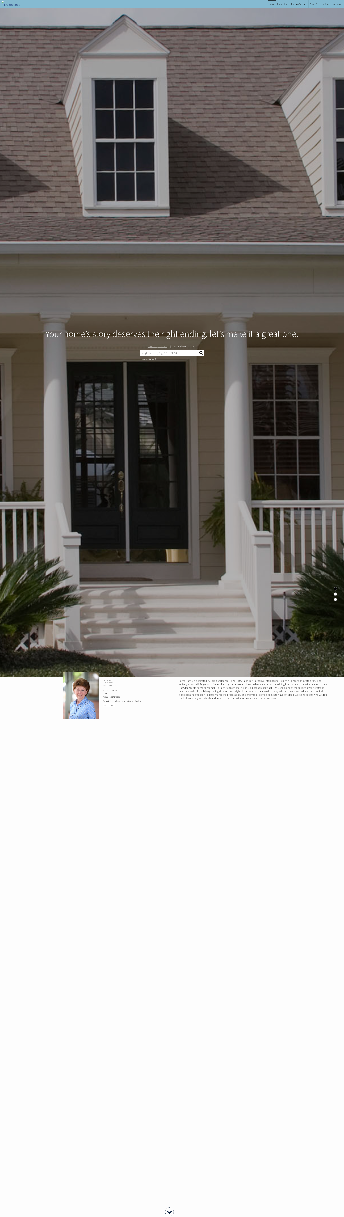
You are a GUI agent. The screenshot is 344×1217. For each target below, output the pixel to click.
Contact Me (108, 705)
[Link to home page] (12, 4)
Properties (283, 5)
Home (272, 4)
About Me (315, 5)
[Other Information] (335, 599)
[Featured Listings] (335, 594)
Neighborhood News (332, 4)
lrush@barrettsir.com (111, 697)
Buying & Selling (299, 5)
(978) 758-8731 (114, 690)
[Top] (335, 589)
